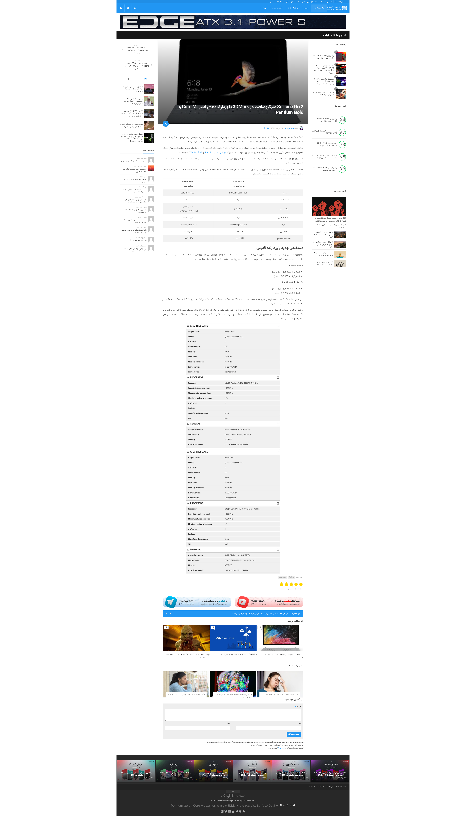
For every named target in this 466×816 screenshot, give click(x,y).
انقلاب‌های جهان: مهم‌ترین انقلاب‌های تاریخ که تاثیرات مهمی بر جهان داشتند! (330, 220)
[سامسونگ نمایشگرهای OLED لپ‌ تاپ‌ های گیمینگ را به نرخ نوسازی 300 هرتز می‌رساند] (341, 81)
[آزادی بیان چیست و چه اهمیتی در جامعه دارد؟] (340, 263)
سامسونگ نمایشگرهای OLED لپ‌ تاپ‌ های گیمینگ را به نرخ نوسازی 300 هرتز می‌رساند (324, 81)
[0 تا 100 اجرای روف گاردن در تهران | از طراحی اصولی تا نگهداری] (340, 244)
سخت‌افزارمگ (341, 786)
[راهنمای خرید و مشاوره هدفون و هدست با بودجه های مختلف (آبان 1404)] (330, 771)
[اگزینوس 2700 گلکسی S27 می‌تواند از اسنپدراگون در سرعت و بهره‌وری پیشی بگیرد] (149, 113)
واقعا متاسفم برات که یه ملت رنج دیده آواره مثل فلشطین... (133, 231)
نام (299, 723)
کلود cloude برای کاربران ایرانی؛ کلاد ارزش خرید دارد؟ (323, 93)
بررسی (306, 8)
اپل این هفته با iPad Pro (215, 152)
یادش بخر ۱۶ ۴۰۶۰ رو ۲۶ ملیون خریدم (133, 160)
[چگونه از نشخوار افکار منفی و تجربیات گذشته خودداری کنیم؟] (186, 684)
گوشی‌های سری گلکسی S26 (307, 1)
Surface (291, 577)
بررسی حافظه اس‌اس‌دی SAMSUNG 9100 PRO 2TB (324, 132)
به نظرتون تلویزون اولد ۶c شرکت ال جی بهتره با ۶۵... (134, 211)
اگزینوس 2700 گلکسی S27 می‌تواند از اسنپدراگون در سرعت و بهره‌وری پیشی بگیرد (132, 113)
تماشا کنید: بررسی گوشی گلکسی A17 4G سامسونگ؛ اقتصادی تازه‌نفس (324, 157)
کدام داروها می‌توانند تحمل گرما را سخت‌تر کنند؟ (282, 694)
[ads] (233, 22)
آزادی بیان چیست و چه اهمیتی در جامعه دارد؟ (325, 263)
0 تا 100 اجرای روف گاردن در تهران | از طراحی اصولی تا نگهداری (323, 245)
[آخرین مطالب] (145, 79)
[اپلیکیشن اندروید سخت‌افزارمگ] (240, 811)
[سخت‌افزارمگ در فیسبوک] (229, 811)
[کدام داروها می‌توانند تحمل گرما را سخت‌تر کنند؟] (280, 684)
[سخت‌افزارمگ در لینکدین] (222, 811)
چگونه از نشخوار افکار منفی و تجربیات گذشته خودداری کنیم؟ (186, 695)
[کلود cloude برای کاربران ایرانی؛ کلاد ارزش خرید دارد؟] (341, 94)
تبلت (326, 35)
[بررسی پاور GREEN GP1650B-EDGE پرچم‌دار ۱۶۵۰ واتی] (341, 57)
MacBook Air (196, 152)
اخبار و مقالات (320, 8)
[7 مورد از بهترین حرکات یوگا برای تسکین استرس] (340, 254)
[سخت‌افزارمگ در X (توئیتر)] (225, 811)
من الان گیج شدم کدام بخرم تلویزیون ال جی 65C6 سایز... (133, 190)
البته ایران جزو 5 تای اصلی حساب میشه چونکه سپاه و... (135, 250)
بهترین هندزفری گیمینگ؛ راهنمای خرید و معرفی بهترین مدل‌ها (267, 613)
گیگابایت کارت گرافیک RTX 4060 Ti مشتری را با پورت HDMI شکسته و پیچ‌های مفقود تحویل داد (323, 69)
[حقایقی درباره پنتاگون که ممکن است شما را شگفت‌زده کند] (340, 234)
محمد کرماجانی (289, 128)
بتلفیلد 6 (279, 1)
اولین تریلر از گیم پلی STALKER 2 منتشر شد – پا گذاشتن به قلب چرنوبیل (188, 656)
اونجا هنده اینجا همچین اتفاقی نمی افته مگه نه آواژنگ (134, 170)
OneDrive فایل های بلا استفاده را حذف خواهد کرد (238, 654)
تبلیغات (321, 786)
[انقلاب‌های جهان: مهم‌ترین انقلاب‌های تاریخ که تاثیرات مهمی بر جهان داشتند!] (329, 206)
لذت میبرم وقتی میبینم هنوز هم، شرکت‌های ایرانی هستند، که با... (135, 201)
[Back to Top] (233, 791)
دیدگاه (298, 706)
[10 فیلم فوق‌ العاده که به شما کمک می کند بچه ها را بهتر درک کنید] (233, 684)
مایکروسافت (282, 577)
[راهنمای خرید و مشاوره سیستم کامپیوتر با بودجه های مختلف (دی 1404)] (291, 771)
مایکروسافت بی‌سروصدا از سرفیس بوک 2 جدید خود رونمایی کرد (282, 656)
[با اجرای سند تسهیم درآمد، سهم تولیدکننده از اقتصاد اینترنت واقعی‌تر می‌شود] (149, 101)
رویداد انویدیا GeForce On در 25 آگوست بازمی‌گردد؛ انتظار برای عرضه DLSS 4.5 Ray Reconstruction (131, 138)
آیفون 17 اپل (290, 1)
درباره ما (330, 786)
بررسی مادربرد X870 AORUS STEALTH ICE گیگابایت (327, 144)
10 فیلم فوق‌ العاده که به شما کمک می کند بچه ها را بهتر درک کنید (234, 695)
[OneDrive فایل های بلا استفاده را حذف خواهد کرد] (233, 638)
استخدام (312, 786)
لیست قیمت (276, 8)
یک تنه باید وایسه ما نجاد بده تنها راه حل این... (134, 180)
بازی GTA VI (339, 1)
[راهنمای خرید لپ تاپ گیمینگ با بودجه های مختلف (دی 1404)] (136, 771)
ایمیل (227, 723)
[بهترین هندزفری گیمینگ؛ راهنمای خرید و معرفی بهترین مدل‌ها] (149, 125)
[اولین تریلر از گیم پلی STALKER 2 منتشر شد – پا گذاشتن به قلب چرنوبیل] (186, 638)
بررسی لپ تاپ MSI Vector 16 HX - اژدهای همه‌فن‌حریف (325, 169)
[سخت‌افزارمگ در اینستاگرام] (233, 811)
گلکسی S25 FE (326, 1)
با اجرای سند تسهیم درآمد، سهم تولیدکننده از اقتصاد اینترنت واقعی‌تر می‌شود (132, 101)
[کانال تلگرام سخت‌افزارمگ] (236, 811)
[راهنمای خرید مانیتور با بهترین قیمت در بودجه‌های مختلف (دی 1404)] (213, 771)
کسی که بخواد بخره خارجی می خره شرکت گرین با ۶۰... (134, 221)
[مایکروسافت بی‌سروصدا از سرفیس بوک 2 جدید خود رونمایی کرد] (280, 638)
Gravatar (281, 748)
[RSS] (243, 811)
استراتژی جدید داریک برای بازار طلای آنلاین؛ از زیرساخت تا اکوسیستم (132, 89)
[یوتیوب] (269, 602)
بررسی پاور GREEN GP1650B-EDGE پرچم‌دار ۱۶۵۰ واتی (323, 57)
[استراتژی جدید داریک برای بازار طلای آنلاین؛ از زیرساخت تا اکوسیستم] (149, 89)
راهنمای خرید (293, 8)
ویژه (264, 8)
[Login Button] (120, 8)
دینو (271, 1)
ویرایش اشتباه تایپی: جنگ (137, 240)
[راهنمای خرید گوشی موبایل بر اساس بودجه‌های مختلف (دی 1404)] (252, 771)
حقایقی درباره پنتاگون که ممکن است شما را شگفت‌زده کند (323, 235)
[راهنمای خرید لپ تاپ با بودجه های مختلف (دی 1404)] (175, 771)
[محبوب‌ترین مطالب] (128, 79)
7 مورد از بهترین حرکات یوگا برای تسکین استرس (323, 254)
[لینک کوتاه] (264, 128)
